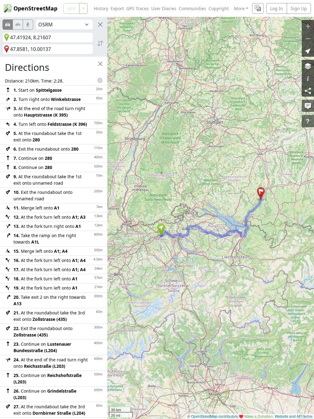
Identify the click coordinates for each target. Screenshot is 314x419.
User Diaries (163, 8)
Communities (192, 8)
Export (117, 8)
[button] (161, 229)
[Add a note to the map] (308, 106)
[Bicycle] (18, 24)
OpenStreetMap (35, 8)
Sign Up (299, 8)
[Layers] (308, 66)
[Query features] (308, 121)
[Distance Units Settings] (100, 80)
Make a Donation (258, 416)
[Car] (7, 24)
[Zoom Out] (308, 38)
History (101, 8)
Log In (276, 8)
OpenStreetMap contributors (214, 416)
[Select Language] (258, 8)
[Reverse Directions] (100, 43)
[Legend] (308, 78)
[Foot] (28, 24)
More (239, 8)
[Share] (308, 90)
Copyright (219, 8)
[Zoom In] (308, 26)
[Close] (100, 24)
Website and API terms (293, 416)
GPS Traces (137, 8)
